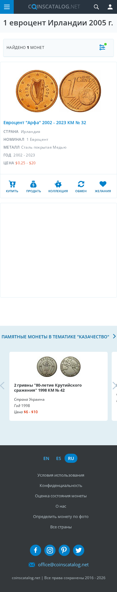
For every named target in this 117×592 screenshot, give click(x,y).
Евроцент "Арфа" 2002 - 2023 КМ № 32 (44, 122)
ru (71, 458)
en (46, 458)
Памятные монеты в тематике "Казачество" (56, 337)
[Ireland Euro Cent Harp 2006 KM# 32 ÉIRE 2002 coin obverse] (37, 91)
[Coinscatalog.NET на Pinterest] (64, 550)
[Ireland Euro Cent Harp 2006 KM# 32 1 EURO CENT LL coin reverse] (80, 91)
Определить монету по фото (61, 516)
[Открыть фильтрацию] (102, 47)
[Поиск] (96, 7)
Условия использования (60, 475)
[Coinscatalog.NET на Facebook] (35, 550)
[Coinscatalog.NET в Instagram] (50, 550)
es (58, 458)
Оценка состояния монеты (61, 496)
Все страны (61, 527)
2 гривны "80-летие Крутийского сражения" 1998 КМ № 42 (48, 388)
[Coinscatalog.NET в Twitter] (78, 550)
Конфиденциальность (61, 485)
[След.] (109, 386)
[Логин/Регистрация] (110, 7)
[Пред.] (7, 386)
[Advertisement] (58, 250)
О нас (61, 506)
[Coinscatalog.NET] (51, 7)
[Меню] (7, 7)
